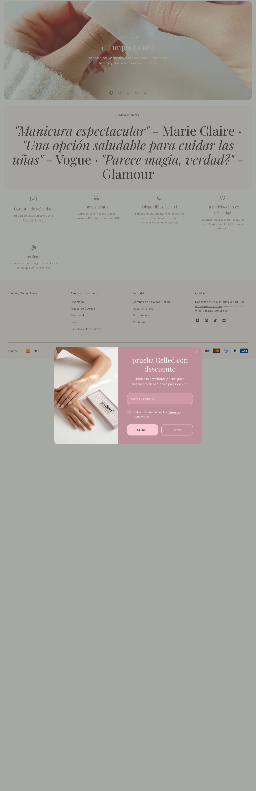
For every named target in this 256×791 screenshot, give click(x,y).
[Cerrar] (196, 352)
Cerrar (177, 430)
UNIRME (142, 430)
